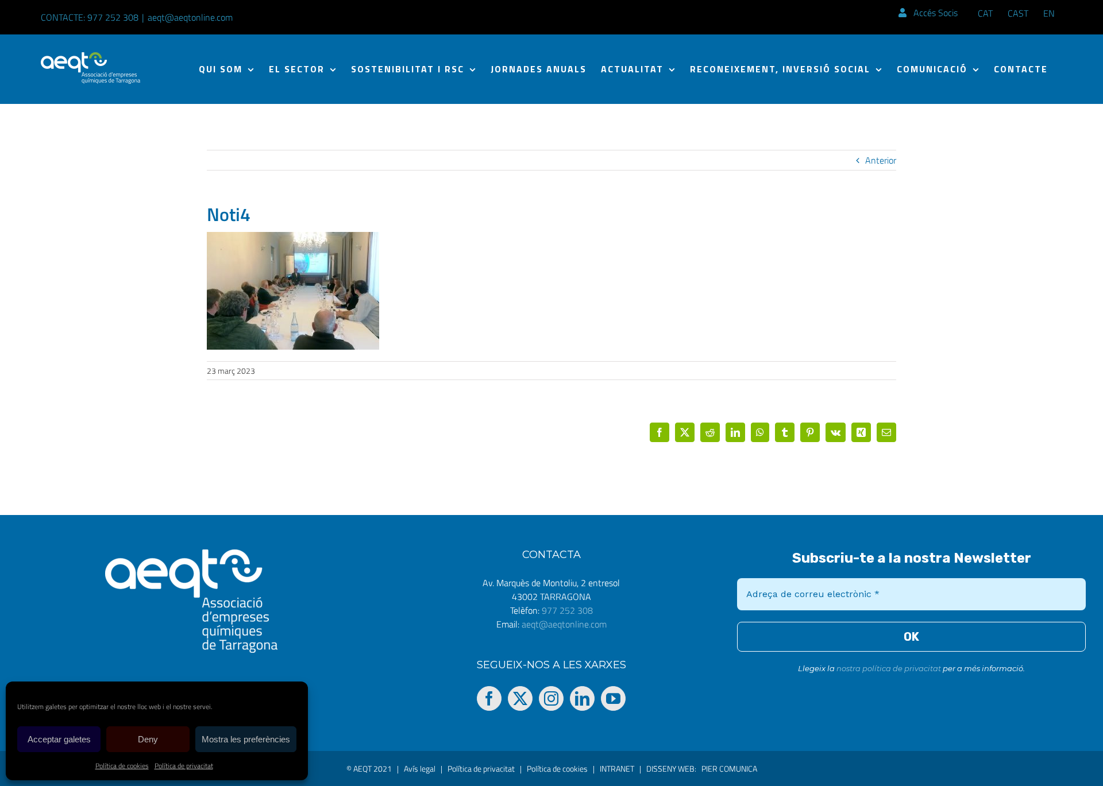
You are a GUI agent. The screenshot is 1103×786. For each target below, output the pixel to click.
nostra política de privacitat (888, 668)
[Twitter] (520, 698)
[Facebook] (489, 698)
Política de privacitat (184, 765)
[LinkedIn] (582, 698)
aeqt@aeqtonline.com (190, 17)
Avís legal (419, 768)
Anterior (880, 160)
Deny (148, 739)
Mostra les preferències (246, 739)
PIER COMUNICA (729, 768)
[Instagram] (551, 698)
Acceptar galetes (59, 739)
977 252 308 (567, 610)
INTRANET (617, 768)
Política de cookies (122, 765)
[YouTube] (613, 698)
